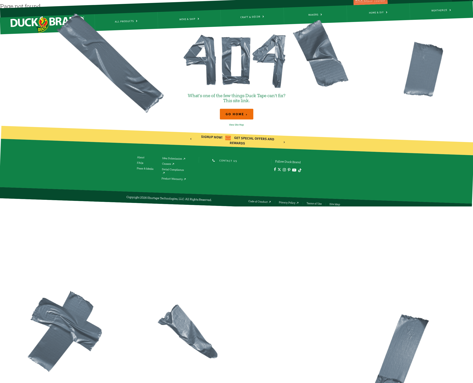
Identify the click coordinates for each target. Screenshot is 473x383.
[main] (236, 79)
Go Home (235, 114)
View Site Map (236, 124)
